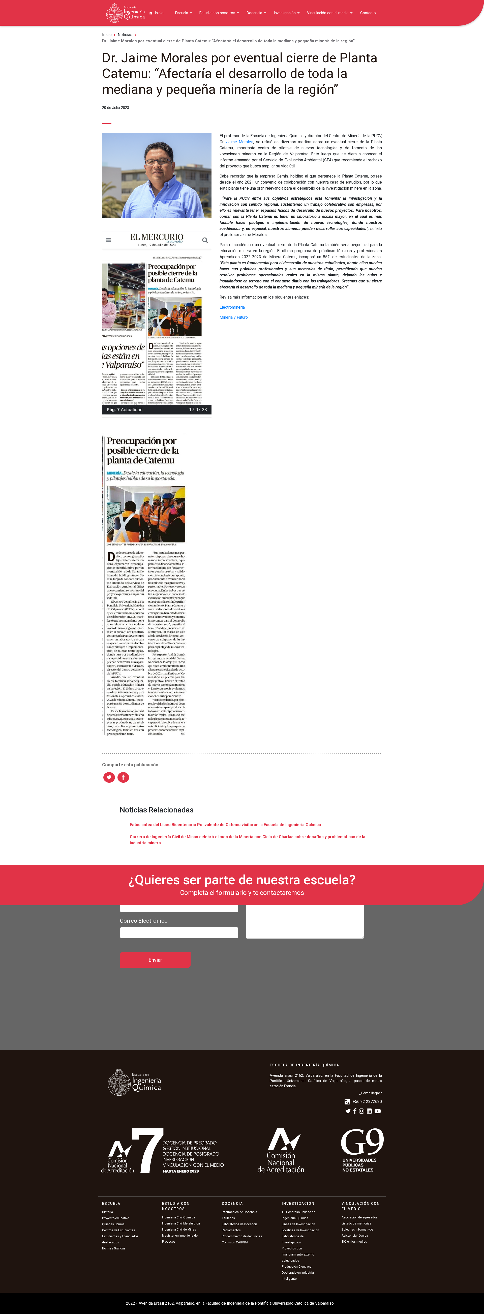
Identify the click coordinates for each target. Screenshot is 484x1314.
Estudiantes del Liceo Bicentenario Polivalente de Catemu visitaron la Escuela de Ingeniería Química (225, 824)
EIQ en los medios (354, 1241)
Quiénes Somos (113, 1224)
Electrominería (233, 307)
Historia (107, 1212)
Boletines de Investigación (300, 1230)
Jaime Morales (239, 141)
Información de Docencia (239, 1212)
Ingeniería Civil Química (178, 1217)
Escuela (181, 13)
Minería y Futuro (234, 317)
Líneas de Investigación (298, 1224)
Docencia (254, 13)
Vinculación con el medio (328, 13)
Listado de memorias (356, 1223)
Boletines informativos (357, 1229)
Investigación (285, 13)
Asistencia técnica (355, 1235)
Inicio (159, 13)
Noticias (125, 34)
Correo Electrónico (144, 921)
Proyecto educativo (115, 1218)
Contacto (368, 13)
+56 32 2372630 (367, 1101)
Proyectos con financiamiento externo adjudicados (298, 1254)
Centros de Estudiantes (118, 1230)
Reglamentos (231, 1230)
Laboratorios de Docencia (240, 1224)
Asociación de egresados (360, 1217)
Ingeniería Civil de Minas (179, 1229)
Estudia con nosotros (217, 13)
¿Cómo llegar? (370, 1093)
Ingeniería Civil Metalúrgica (181, 1223)
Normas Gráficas (114, 1248)
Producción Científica (297, 1266)
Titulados (228, 1218)
